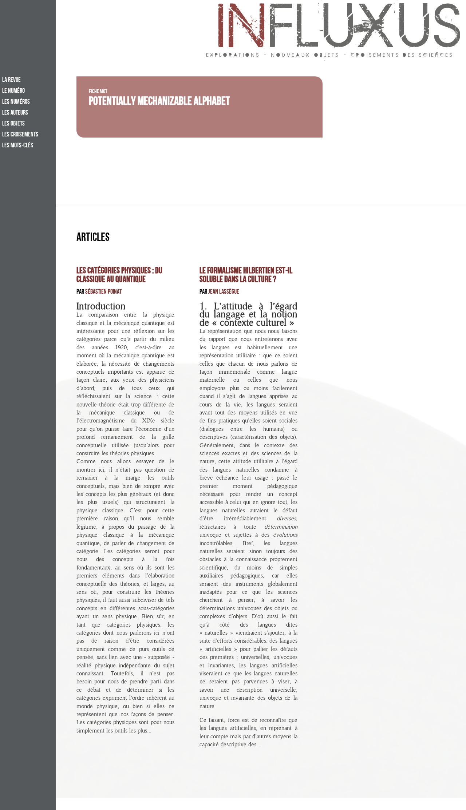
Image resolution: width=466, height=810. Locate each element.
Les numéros (16, 102)
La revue (11, 80)
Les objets (13, 124)
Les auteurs (15, 113)
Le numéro (13, 91)
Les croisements (20, 135)
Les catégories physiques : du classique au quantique (119, 276)
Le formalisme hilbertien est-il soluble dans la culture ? (246, 276)
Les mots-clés (17, 146)
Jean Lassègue (223, 292)
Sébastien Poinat (103, 292)
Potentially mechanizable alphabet (159, 102)
